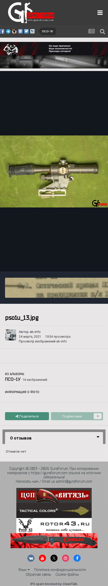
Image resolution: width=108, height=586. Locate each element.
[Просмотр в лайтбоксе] (54, 171)
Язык (23, 570)
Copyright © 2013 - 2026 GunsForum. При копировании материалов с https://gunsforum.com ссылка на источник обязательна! (54, 473)
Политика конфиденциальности (60, 570)
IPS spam (37, 584)
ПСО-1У (13, 379)
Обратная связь (38, 574)
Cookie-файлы (67, 574)
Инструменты (86, 263)
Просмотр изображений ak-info (43, 341)
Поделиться (28, 416)
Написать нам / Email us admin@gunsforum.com (54, 481)
